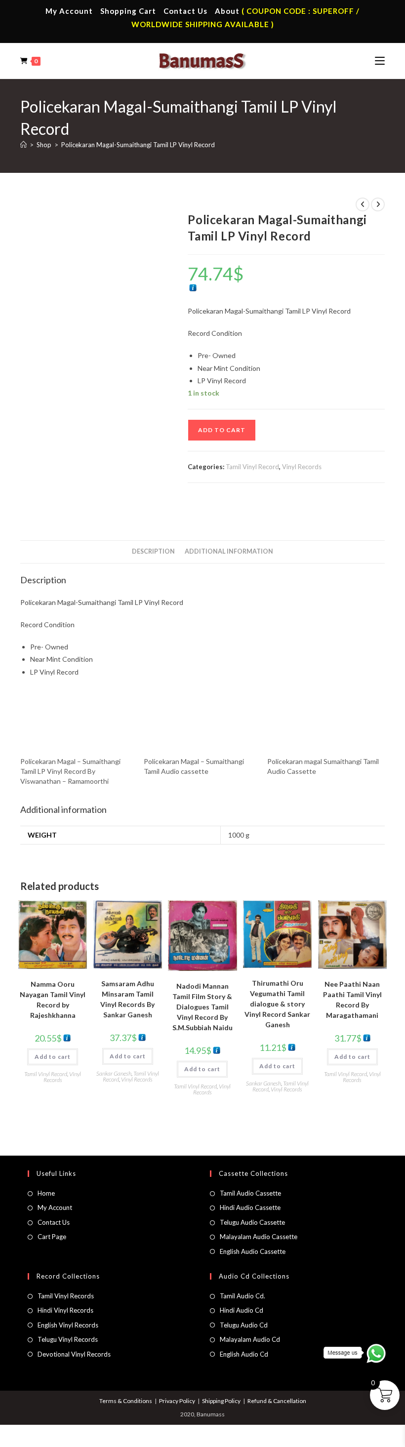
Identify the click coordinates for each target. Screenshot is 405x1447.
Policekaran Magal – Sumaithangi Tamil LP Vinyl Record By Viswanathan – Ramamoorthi (70, 771)
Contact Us (185, 10)
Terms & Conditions (125, 1401)
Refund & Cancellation (276, 1401)
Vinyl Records (302, 467)
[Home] (23, 145)
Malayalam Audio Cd (250, 1339)
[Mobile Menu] (380, 61)
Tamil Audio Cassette (250, 1193)
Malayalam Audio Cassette (258, 1237)
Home (46, 1193)
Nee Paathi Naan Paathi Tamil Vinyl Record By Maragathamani (352, 999)
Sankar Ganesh (113, 1073)
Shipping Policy (221, 1401)
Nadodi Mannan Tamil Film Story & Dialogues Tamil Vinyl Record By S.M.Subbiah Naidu (202, 1007)
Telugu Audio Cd (244, 1325)
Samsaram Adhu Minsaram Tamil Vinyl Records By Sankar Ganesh (127, 999)
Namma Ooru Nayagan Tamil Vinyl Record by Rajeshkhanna (52, 999)
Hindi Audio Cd (241, 1310)
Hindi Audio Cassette (250, 1207)
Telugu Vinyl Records (68, 1339)
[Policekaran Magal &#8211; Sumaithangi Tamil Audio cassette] (200, 724)
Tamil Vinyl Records (66, 1296)
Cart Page (52, 1237)
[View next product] (378, 204)
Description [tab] (153, 551)
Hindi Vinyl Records (65, 1310)
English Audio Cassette (252, 1251)
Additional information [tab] (229, 551)
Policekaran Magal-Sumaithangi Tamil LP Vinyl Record (138, 145)
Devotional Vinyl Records (74, 1354)
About (227, 10)
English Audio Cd (244, 1354)
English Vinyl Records (68, 1325)
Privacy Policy (177, 1401)
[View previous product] (362, 204)
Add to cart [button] (53, 1056)
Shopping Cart (128, 10)
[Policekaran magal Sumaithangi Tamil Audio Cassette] (324, 724)
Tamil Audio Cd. (242, 1296)
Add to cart (221, 430)
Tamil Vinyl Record (252, 467)
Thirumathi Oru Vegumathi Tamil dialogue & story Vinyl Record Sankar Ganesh (277, 1004)
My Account (69, 10)
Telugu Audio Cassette (252, 1222)
